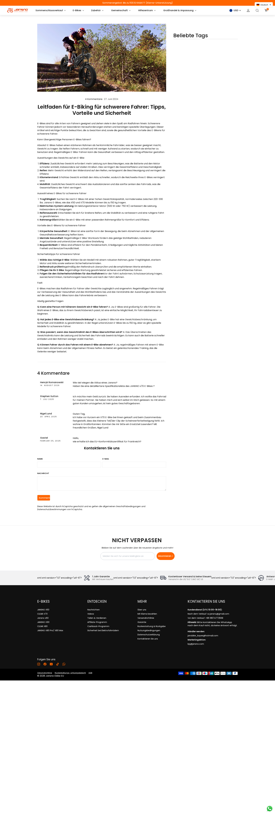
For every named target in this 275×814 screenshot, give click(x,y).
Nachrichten (93, 609)
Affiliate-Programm (97, 622)
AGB (90, 673)
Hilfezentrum (145, 10)
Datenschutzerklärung (149, 634)
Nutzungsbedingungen (149, 630)
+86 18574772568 (214, 618)
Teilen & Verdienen (96, 618)
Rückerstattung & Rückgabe (152, 626)
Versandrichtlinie (146, 618)
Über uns (142, 609)
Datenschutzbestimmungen (51, 509)
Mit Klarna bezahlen (147, 613)
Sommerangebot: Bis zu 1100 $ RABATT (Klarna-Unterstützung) (137, 2)
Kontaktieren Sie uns (148, 638)
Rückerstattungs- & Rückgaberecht (70, 673)
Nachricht (43, 473)
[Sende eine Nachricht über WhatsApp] (270, 809)
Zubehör (96, 10)
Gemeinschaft (119, 10)
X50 (73, 202)
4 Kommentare (94, 99)
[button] (264, 4)
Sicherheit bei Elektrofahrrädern (103, 630)
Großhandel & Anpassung (178, 10)
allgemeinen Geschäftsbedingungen (122, 506)
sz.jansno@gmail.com (218, 613)
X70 (82, 202)
